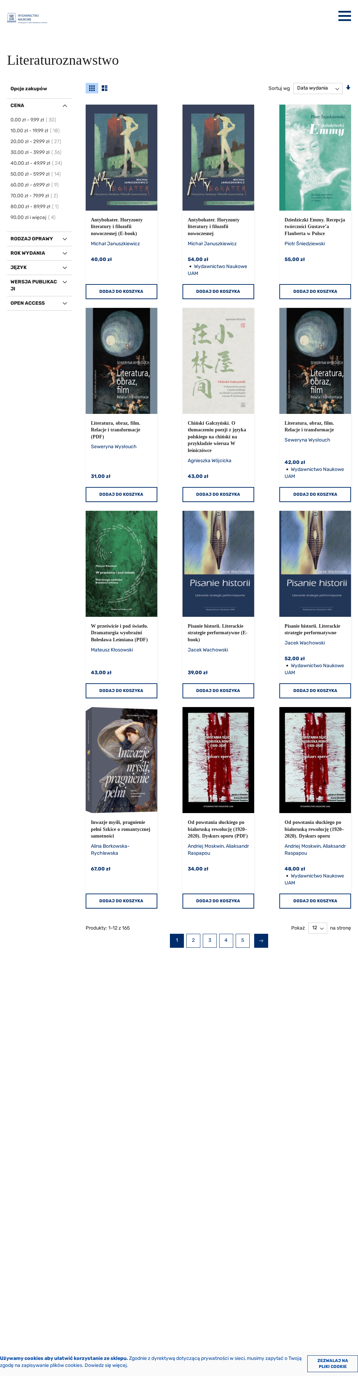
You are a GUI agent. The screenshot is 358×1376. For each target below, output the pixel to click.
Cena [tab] (17, 105)
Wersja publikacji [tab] (33, 285)
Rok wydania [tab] (27, 253)
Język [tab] (18, 267)
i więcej (33, 217)
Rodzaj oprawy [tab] (31, 239)
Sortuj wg (279, 88)
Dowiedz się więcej (106, 1365)
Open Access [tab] (27, 303)
